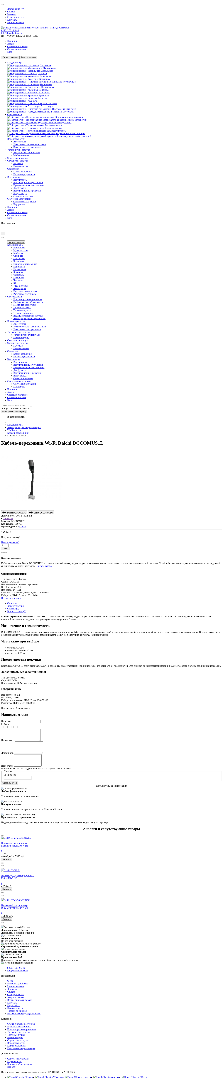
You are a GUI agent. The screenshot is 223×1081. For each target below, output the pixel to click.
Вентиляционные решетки (27, 190)
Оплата (11, 11)
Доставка (12, 989)
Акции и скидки (15, 997)
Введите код (10, 775)
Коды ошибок (14, 1061)
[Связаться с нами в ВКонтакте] (136, 1077)
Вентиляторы (20, 179)
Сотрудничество (15, 17)
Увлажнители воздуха (18, 1032)
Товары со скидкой (17, 1011)
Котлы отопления (22, 171)
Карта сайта (13, 1005)
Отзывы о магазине (17, 46)
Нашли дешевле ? (10, 542)
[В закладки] (2, 552)
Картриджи (19, 204)
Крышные (44, 95)
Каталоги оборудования (19, 1064)
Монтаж (11, 14)
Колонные (44, 90)
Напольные (46, 84)
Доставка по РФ (15, 9)
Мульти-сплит (50, 68)
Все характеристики (11, 598)
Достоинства (8, 753)
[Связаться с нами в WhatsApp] (49, 1077)
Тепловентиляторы (56, 130)
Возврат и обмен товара (19, 1000)
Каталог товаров (16, 242)
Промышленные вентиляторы (28, 185)
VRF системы (49, 103)
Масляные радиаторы (60, 122)
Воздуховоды (20, 193)
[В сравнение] (5, 552)
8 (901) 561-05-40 (10, 30)
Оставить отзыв (9, 783)
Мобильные (47, 70)
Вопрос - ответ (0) (16, 611)
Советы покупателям (18, 1058)
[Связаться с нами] (78, 1077)
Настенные (45, 65)
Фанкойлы (44, 92)
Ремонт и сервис (15, 22)
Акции (10, 43)
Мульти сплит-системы (19, 1026)
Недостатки (7, 765)
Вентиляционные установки (28, 182)
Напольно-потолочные (64, 81)
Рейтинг (5, 724)
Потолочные (47, 87)
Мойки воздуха (21, 155)
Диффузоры (19, 188)
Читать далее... (44, 566)
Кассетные (44, 79)
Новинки (12, 41)
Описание (12, 603)
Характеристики (15, 606)
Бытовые (18, 163)
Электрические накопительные (29, 144)
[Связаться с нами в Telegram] (20, 1077)
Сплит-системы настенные (21, 1024)
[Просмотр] (2, 835)
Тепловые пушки (53, 128)
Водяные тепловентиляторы (70, 133)
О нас (10, 981)
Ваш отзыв (6, 740)
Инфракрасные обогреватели (72, 120)
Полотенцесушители (24, 174)
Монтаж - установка (17, 983)
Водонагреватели (16, 1043)
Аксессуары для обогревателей (75, 136)
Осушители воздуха (17, 1040)
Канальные (45, 76)
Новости (11, 1067)
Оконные (42, 73)
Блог (9, 52)
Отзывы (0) (13, 608)
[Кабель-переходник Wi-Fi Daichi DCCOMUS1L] (31, 509)
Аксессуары (47, 106)
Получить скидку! (10, 537)
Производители (15, 1008)
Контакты (12, 19)
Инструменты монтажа (64, 109)
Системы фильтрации (24, 201)
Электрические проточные (27, 147)
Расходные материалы (62, 111)
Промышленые (21, 166)
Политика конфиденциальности (24, 1013)
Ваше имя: (6, 721)
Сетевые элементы (23, 196)
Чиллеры (42, 98)
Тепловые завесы (53, 125)
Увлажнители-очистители (26, 152)
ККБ (35, 100)
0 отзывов (8, 518)
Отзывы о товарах (16, 49)
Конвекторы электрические (69, 117)
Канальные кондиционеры (21, 1048)
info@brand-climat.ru (11, 33)
